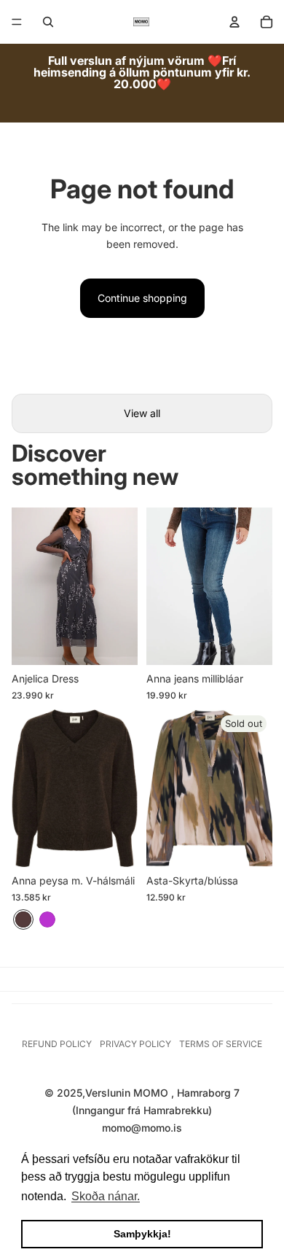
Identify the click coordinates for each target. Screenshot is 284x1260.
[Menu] (16, 22)
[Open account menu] (234, 22)
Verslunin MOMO (128, 1092)
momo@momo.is (142, 1127)
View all (142, 413)
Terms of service (220, 1043)
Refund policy (57, 1043)
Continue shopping (142, 298)
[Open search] (48, 22)
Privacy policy (135, 1043)
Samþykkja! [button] (142, 1234)
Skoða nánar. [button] (105, 1196)
